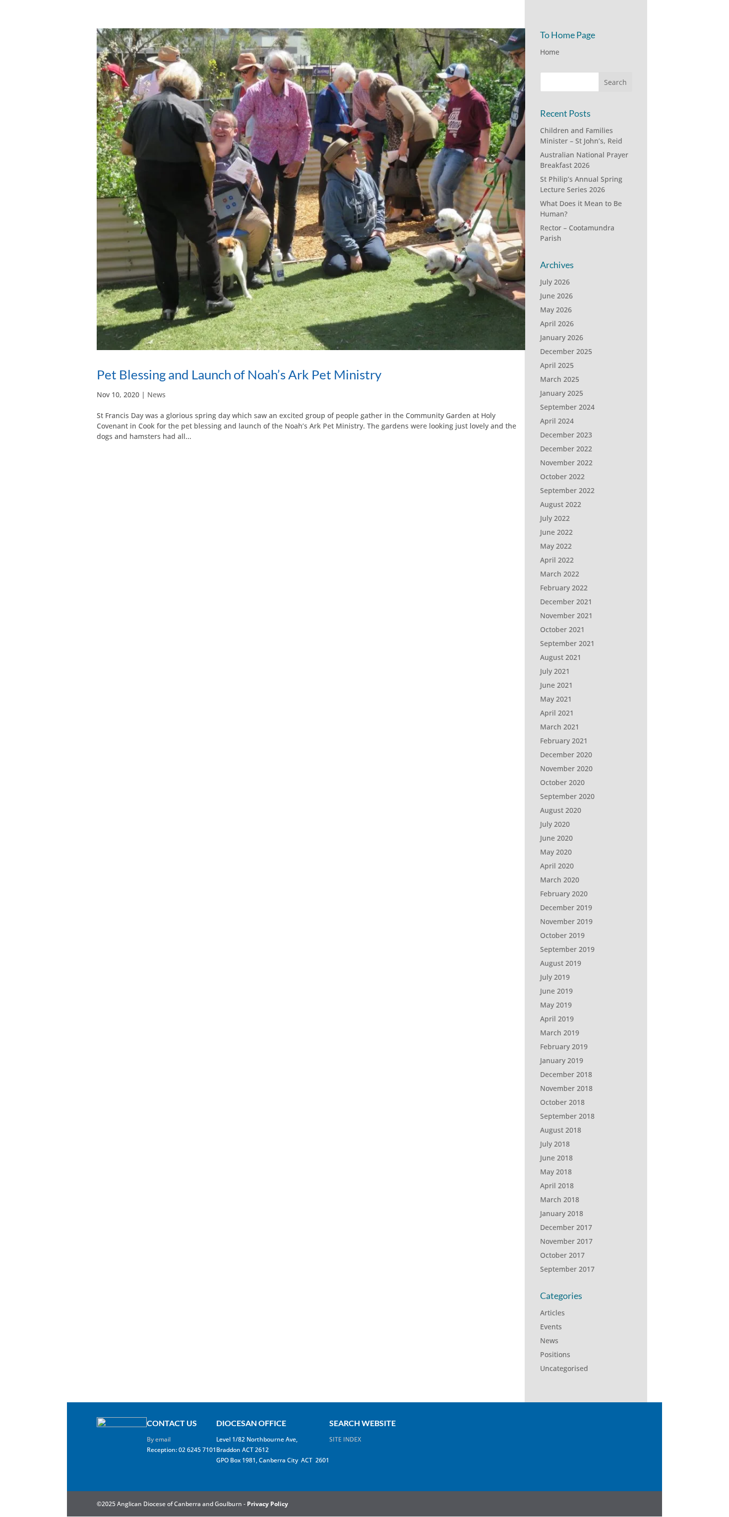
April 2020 (557, 865)
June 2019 (556, 991)
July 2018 (555, 1144)
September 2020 (567, 796)
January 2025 (561, 393)
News (156, 394)
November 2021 (566, 615)
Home (549, 52)
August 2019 (560, 963)
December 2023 (566, 434)
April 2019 (557, 1018)
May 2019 (556, 1005)
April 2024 (557, 421)
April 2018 (557, 1185)
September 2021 (567, 643)
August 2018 (560, 1130)
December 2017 (566, 1227)
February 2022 (564, 587)
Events (551, 1326)
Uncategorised (564, 1368)
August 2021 (560, 657)
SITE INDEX (345, 1439)
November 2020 (566, 768)
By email (159, 1439)
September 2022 (567, 490)
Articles (552, 1312)
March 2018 (559, 1199)
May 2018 (556, 1171)
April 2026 (557, 323)
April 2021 (557, 713)
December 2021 (566, 601)
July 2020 (555, 824)
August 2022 (560, 504)
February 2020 (564, 893)
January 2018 (561, 1213)
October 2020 (562, 782)
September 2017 (567, 1269)
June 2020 (556, 838)
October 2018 (562, 1102)
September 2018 (567, 1116)
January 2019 (561, 1060)
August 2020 (560, 810)
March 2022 (559, 573)
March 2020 (559, 879)
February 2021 (564, 740)
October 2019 (562, 935)
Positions (555, 1354)
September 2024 (567, 407)
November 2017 (566, 1241)
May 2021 (556, 699)
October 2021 (562, 629)
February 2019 (564, 1046)
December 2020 (566, 754)
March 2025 (559, 379)
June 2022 (556, 532)
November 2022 (566, 462)
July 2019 (555, 977)
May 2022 (556, 546)
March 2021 (559, 726)
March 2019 (559, 1032)
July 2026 (555, 282)
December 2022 (566, 448)
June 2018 (556, 1157)
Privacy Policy (267, 1504)
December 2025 (566, 351)
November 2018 (566, 1088)
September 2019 (567, 949)
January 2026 (561, 337)
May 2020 (556, 852)
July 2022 (555, 518)
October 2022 (562, 476)
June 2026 (556, 295)
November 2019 (566, 921)
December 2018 (566, 1074)
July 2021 (555, 671)
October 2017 (562, 1255)
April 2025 (557, 365)
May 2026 (556, 309)
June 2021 (556, 685)
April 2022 (557, 560)
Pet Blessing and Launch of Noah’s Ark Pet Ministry (239, 374)
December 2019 (566, 907)
